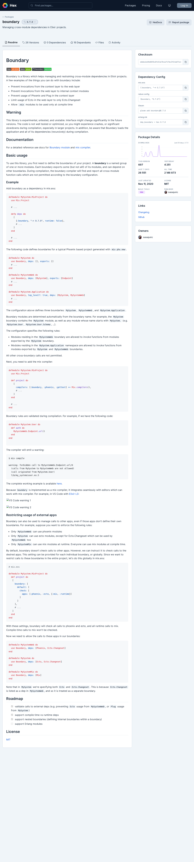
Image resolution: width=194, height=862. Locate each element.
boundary (10, 22)
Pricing (146, 5)
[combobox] (60, 5)
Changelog (143, 212)
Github (141, 217)
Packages (130, 5)
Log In (184, 5)
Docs (159, 5)
